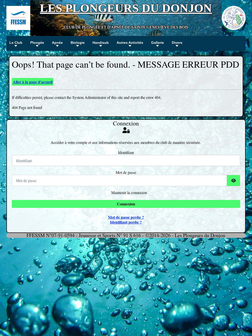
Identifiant (126, 152)
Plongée (37, 43)
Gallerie (157, 43)
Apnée (57, 43)
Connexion (126, 204)
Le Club (15, 43)
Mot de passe (126, 172)
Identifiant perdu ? (126, 222)
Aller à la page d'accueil (32, 82)
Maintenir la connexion (129, 192)
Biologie (78, 43)
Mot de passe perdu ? (126, 217)
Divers (177, 43)
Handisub (101, 43)
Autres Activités (130, 43)
